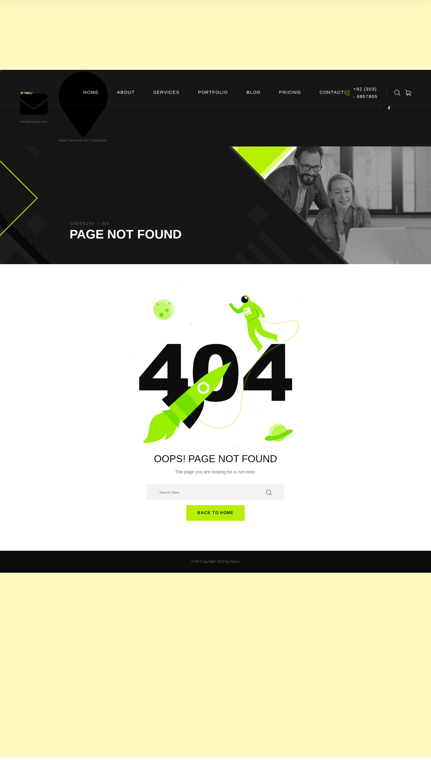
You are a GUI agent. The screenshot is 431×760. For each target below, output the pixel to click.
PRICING (290, 92)
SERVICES (166, 92)
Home (91, 92)
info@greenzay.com (33, 121)
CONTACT (332, 92)
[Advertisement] (215, 35)
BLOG (253, 92)
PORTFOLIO (213, 92)
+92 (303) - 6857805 (365, 93)
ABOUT (126, 92)
